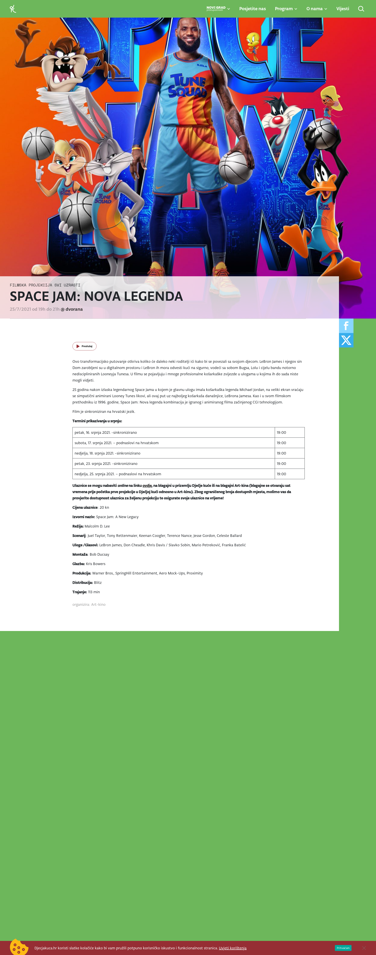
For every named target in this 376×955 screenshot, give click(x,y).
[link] (13, 8)
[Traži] (361, 9)
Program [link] (284, 8)
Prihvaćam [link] (343, 948)
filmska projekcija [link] (31, 285)
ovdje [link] (147, 485)
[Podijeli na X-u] (346, 340)
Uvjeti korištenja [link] (233, 948)
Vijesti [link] (342, 8)
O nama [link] (314, 8)
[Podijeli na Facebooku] (346, 326)
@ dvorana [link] (72, 309)
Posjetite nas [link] (252, 8)
